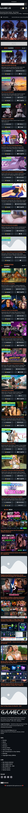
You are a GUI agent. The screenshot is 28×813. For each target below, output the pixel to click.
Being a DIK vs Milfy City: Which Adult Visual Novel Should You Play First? (13, 662)
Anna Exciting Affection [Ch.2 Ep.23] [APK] (13, 417)
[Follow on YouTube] (8, 777)
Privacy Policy (6, 747)
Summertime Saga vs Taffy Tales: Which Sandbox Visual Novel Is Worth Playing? (12, 620)
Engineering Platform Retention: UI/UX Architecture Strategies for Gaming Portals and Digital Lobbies (13, 575)
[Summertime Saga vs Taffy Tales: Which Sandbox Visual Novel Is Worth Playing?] (14, 609)
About (4, 742)
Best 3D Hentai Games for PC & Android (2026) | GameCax (12, 531)
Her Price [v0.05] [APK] (8, 92)
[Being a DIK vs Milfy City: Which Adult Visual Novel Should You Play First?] (14, 652)
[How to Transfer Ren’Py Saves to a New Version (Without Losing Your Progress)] (14, 673)
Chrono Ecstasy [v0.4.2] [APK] (10, 225)
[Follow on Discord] (11, 777)
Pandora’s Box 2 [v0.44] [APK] (10, 310)
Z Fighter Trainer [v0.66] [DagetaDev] (12, 145)
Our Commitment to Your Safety (11, 751)
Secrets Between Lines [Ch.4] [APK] (11, 198)
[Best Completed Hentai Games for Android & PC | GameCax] (14, 542)
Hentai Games (6, 769)
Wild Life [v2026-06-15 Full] (9, 65)
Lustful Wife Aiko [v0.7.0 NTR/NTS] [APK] (12, 172)
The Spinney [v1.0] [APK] (8, 283)
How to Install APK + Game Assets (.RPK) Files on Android (14, 642)
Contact (5, 744)
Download (8, 70)
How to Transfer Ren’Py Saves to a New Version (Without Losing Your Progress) (12, 684)
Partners (5, 746)
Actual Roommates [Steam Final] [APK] (12, 337)
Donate (14, 1)
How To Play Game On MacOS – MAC (11, 706)
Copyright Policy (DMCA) (9, 755)
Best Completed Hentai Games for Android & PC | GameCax (14, 553)
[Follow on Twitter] (5, 777)
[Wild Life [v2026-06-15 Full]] (14, 30)
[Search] (25, 4)
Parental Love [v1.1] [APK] (8, 443)
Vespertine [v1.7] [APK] (8, 118)
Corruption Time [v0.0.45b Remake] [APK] (13, 470)
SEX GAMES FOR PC (8, 764)
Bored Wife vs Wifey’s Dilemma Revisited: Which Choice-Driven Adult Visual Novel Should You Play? (13, 598)
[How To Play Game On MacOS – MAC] (14, 695)
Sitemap (5, 753)
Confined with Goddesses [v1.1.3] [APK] (12, 497)
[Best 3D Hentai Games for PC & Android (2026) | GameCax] (14, 520)
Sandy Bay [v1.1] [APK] (8, 390)
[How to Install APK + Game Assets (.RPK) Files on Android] (14, 631)
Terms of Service (7, 749)
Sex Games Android (8, 762)
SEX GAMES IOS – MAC (9, 766)
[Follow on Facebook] (2, 777)
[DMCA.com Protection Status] (5, 782)
